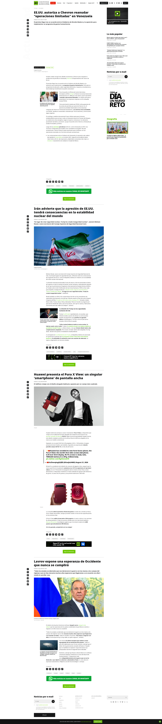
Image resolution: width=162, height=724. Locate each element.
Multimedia (82, 3)
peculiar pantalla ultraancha (53, 436)
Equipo (76, 702)
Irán (74, 351)
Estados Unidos (50, 186)
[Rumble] (112, 3)
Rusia (73, 673)
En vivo (53, 3)
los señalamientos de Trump (63, 335)
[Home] (36, 3)
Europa (55, 673)
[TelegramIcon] (117, 3)
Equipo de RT (91, 3)
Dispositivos (54, 538)
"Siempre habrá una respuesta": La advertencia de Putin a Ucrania (116, 50)
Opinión (76, 3)
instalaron (50, 141)
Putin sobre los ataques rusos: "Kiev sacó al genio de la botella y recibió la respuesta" (117, 57)
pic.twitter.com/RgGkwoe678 (57, 459)
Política (67, 673)
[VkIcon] (110, 3)
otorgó (72, 94)
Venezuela (71, 186)
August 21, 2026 (82, 462)
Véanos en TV (104, 3)
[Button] (97, 3)
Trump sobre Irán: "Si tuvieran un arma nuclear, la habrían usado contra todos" (48, 321)
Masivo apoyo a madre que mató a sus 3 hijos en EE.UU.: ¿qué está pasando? (117, 38)
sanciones (56, 127)
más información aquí (86, 721)
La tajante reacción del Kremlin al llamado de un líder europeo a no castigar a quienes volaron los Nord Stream (48, 653)
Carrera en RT (78, 706)
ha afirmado (66, 314)
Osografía (112, 119)
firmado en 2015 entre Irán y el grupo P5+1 (68, 300)
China (48, 538)
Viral (64, 3)
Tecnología (62, 538)
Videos (60, 702)
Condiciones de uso (79, 707)
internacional (88, 186)
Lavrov (61, 673)
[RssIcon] (127, 702)
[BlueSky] (119, 3)
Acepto (115, 80)
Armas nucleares (50, 351)
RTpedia (60, 706)
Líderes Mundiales (62, 708)
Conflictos (59, 351)
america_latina (80, 186)
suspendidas (58, 137)
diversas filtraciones (51, 522)
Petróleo (64, 186)
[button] (117, 13)
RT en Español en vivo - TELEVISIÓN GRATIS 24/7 (117, 22)
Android (93, 698)
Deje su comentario (69, 199)
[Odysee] (116, 702)
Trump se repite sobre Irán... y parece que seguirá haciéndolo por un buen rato (116, 137)
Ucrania (78, 673)
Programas (69, 3)
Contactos (77, 700)
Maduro (58, 186)
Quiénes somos (78, 698)
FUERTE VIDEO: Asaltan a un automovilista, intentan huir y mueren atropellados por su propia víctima (116, 44)
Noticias (59, 3)
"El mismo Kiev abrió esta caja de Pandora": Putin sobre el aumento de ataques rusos (116, 64)
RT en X (44, 715)
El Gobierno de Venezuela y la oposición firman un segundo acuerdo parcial (47, 104)
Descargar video (49, 67)
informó (69, 78)
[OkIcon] (121, 3)
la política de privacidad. (116, 80)
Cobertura (77, 704)
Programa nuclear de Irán (83, 351)
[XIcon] (114, 3)
